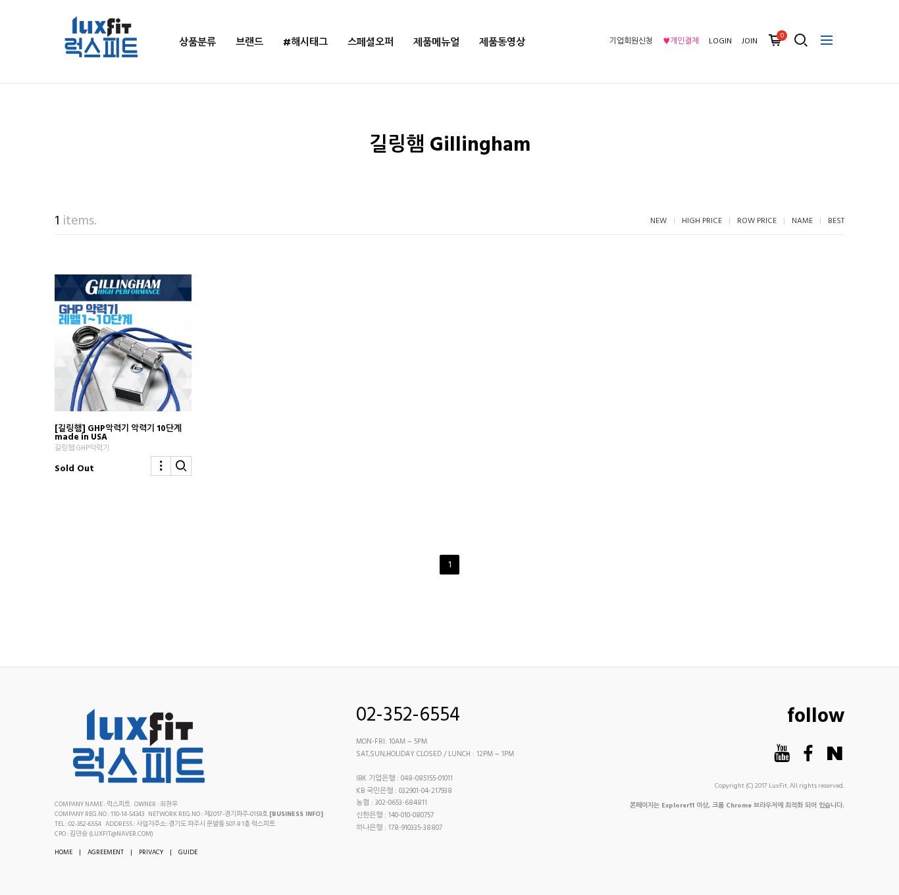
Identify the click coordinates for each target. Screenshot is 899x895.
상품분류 (197, 43)
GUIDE (187, 852)
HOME (63, 852)
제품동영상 (502, 43)
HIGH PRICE (702, 221)
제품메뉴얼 (436, 43)
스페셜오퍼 (370, 43)
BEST (836, 221)
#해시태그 (305, 43)
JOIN (750, 41)
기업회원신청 (631, 41)
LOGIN (720, 41)
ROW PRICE (757, 221)
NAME (802, 221)
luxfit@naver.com (121, 834)
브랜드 (249, 43)
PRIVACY (151, 852)
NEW (658, 221)
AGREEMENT (106, 852)
